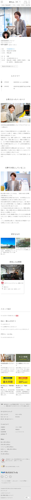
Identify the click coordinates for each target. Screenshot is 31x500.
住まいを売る (18, 414)
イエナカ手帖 (23, 480)
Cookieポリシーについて (6, 497)
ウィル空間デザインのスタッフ (9, 326)
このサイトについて (5, 493)
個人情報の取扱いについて (7, 495)
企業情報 (3, 429)
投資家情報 (3, 431)
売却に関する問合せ (5, 444)
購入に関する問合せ (5, 442)
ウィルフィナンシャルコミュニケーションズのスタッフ (15, 329)
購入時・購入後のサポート (7, 419)
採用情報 (3, 434)
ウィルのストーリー (6, 482)
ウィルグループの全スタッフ (9, 315)
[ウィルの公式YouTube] (6, 477)
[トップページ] (11, 2)
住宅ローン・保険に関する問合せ (9, 449)
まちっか (15, 480)
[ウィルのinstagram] (10, 476)
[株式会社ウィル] (1, 9)
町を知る (17, 416)
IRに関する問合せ (5, 453)
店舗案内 (3, 427)
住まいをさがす (4, 414)
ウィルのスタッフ (5, 324)
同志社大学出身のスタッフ (8, 66)
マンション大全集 (6, 480)
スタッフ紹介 (6, 309)
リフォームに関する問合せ (7, 446)
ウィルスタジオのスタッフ (7, 337)
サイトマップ (4, 490)
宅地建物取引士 (11, 49)
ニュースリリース (19, 431)
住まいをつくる (4, 416)
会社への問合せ (4, 451)
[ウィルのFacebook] (2, 477)
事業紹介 (17, 429)
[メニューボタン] (2, 2)
